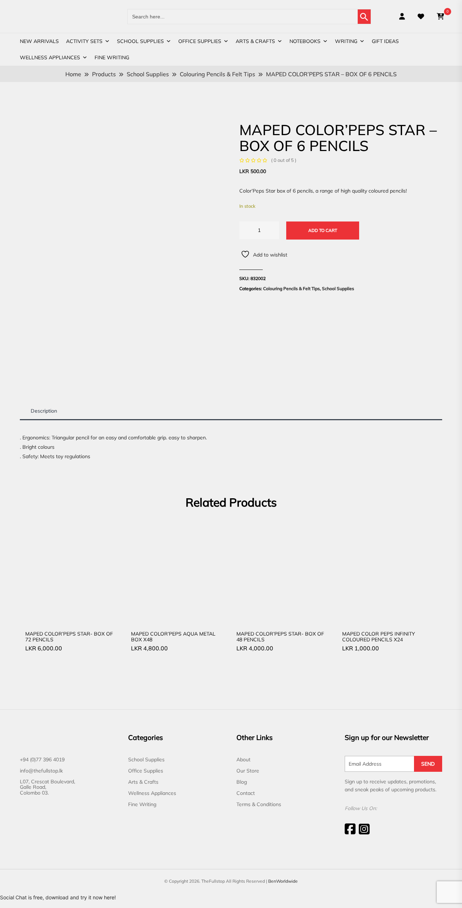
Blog (241, 782)
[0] (440, 16)
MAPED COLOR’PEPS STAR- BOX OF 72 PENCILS (69, 636)
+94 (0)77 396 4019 (42, 759)
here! (110, 897)
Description (44, 411)
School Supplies (140, 41)
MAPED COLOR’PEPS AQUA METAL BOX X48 (173, 636)
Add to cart (322, 230)
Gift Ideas (385, 41)
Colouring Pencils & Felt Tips (291, 288)
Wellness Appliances (50, 57)
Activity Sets (84, 41)
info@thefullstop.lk (41, 770)
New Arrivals (39, 41)
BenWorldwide (283, 881)
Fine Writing (112, 57)
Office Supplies (199, 41)
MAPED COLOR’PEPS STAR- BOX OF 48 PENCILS (280, 636)
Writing (346, 41)
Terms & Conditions (258, 804)
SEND (428, 764)
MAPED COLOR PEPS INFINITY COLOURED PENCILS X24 (378, 636)
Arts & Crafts (255, 41)
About (243, 759)
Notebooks (305, 41)
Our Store (247, 770)
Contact (245, 793)
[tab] (44, 411)
